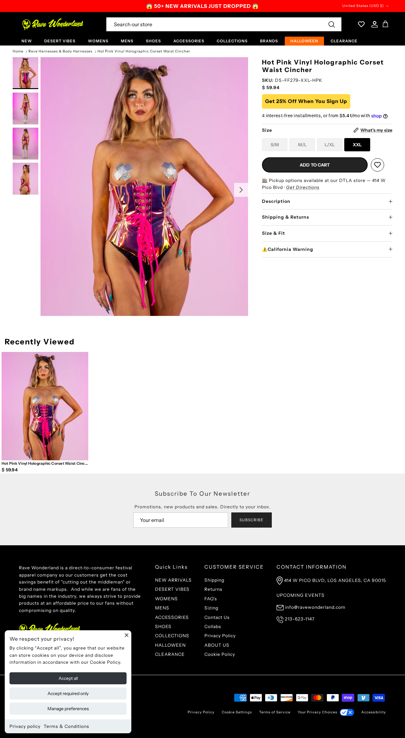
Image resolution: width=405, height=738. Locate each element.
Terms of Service (274, 712)
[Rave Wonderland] (53, 24)
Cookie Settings (237, 712)
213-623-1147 (300, 619)
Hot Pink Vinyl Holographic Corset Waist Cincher (143, 51)
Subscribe (252, 519)
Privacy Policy (220, 635)
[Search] (331, 24)
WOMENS (98, 41)
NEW (27, 41)
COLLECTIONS (232, 41)
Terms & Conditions (66, 726)
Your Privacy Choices (317, 712)
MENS (127, 41)
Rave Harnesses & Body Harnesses (60, 51)
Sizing (211, 608)
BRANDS (269, 41)
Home (18, 51)
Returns (213, 589)
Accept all (68, 678)
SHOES (153, 41)
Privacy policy (24, 726)
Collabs (212, 626)
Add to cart (315, 165)
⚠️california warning (287, 249)
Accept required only (68, 693)
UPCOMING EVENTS (301, 595)
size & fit (273, 233)
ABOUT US (216, 645)
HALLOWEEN (304, 41)
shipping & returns (285, 217)
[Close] (126, 635)
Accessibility (373, 712)
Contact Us (217, 617)
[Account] (373, 24)
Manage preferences (68, 708)
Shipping (214, 580)
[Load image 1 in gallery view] (144, 186)
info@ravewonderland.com (315, 607)
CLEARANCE (344, 41)
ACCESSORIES (188, 41)
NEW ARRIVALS (173, 580)
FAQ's (210, 599)
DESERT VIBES (60, 41)
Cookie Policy (219, 654)
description (276, 201)
